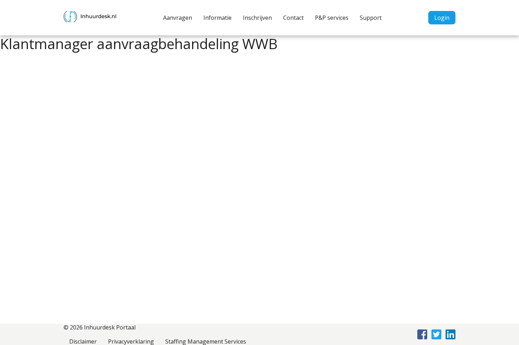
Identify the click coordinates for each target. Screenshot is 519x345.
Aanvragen (177, 18)
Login (441, 18)
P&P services (331, 18)
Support (371, 18)
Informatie (217, 18)
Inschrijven (257, 18)
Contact (293, 18)
